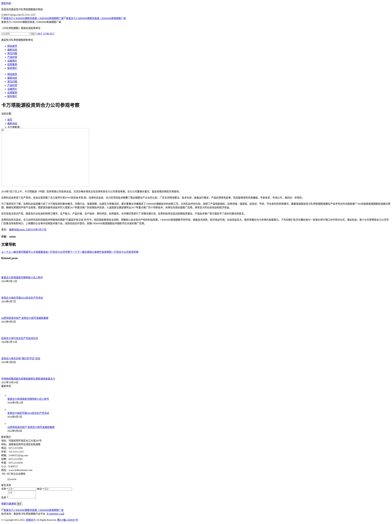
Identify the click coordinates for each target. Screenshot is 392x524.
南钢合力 (31, 520)
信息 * (4, 497)
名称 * (4, 489)
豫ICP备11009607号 (67, 520)
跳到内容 (6, 3)
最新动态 (12, 123)
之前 (24, 229)
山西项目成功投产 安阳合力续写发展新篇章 (24, 318)
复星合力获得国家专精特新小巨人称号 (22, 277)
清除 (13, 503)
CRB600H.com (55, 514)
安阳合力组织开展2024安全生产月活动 (22, 297)
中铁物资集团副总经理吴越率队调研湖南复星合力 (28, 378)
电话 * (40, 489)
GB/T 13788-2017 (45, 33)
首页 (9, 120)
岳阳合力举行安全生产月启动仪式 (19, 338)
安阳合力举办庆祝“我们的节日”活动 (20, 358)
